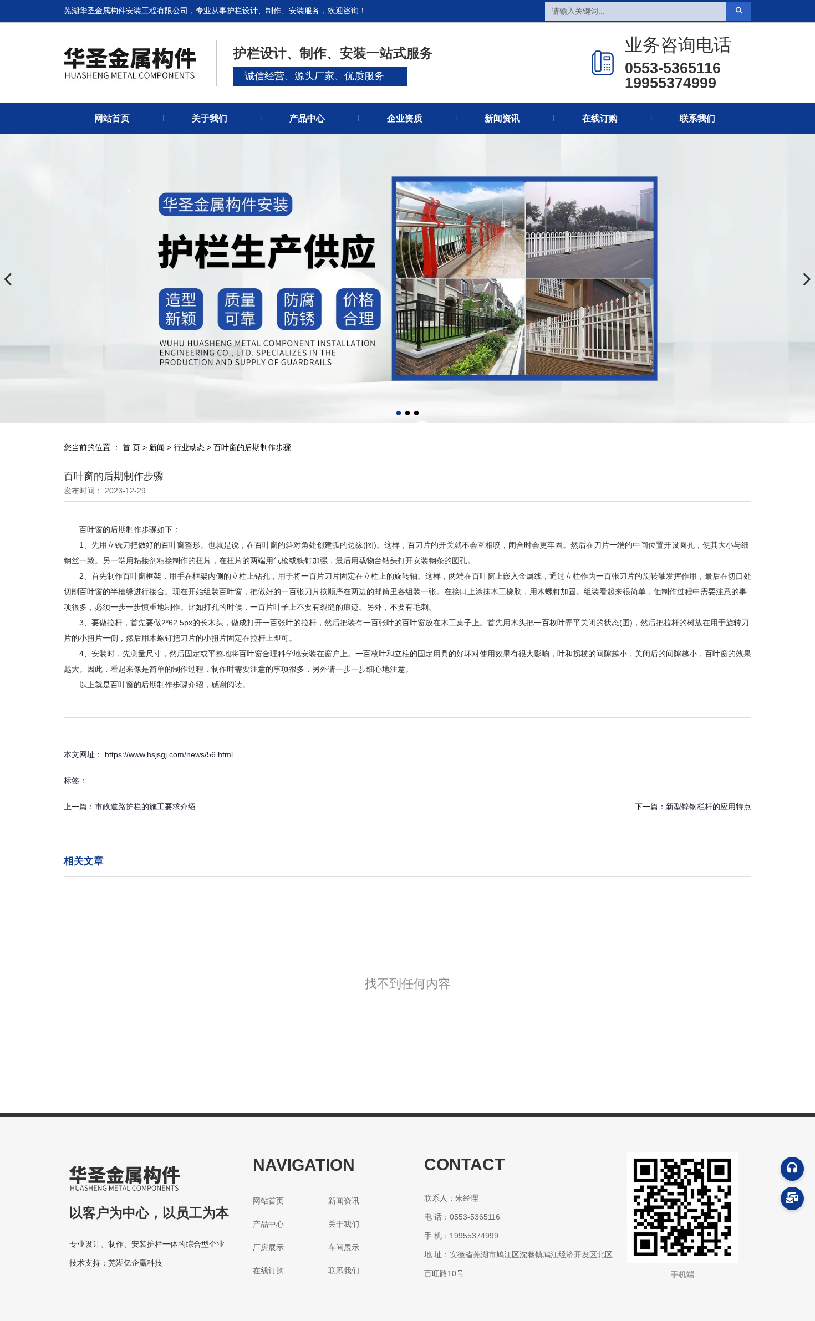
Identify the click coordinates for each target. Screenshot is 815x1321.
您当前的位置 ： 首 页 (103, 447)
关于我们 (209, 118)
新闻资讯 (502, 118)
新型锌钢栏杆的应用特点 (708, 806)
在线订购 (600, 118)
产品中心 (307, 118)
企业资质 (404, 118)
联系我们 (697, 118)
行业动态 (189, 447)
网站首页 (112, 118)
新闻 (157, 447)
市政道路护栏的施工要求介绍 (145, 806)
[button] (398, 413)
